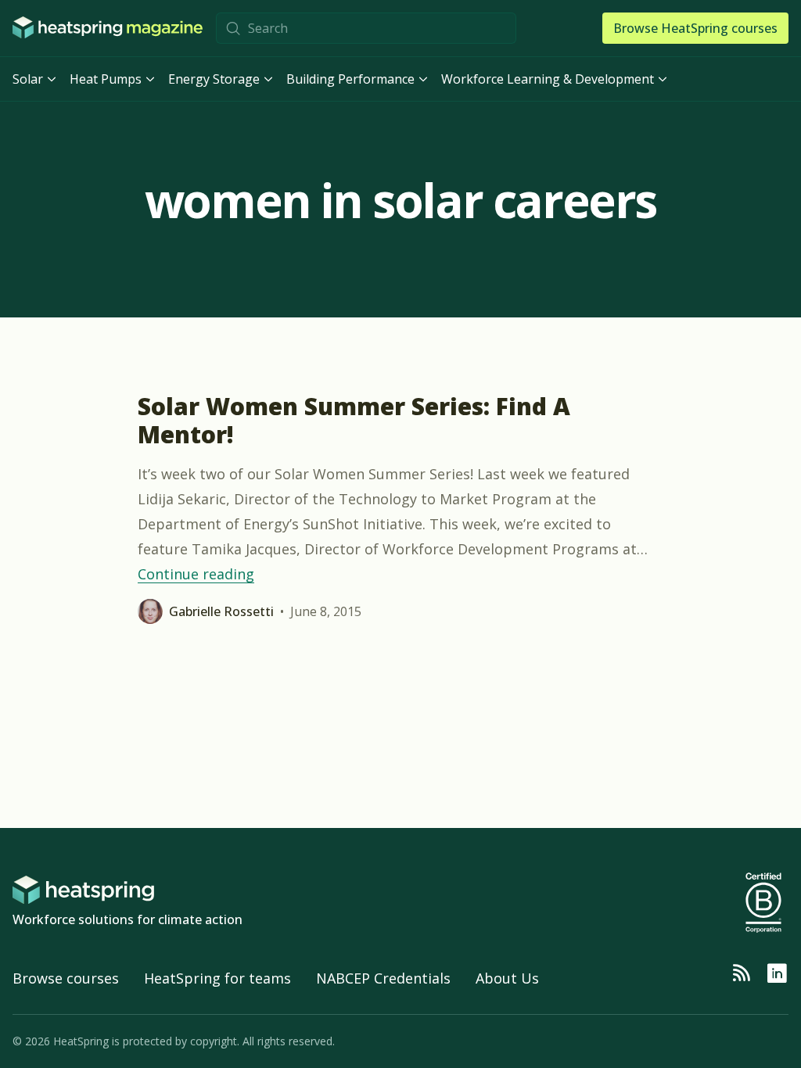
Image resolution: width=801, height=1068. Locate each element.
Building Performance (350, 79)
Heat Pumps (106, 79)
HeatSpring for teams (217, 978)
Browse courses (66, 978)
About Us (507, 978)
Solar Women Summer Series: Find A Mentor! (354, 420)
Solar (28, 79)
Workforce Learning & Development (547, 79)
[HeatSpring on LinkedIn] (776, 973)
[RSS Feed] (741, 973)
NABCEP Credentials (383, 978)
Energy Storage (214, 79)
